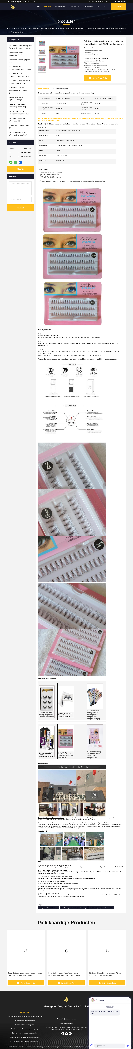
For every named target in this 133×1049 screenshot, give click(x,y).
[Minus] (128, 1000)
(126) (16, 54)
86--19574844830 (120, 1)
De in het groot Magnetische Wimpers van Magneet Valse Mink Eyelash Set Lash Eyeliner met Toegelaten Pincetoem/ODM (106, 974)
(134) (20, 82)
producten (15, 28)
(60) (19, 113)
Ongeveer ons (60, 6)
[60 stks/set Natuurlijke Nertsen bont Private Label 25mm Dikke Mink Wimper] (66, 951)
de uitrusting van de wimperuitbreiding (73, 908)
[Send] (127, 1045)
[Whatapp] (16, 162)
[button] (10, 955)
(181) (19, 61)
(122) (18, 134)
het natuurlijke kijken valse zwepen (101, 908)
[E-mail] (20, 162)
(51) (17, 106)
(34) (19, 127)
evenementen (88, 6)
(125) (19, 75)
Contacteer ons (74, 6)
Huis (38, 6)
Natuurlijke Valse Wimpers (30, 28)
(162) (20, 47)
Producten (47, 6)
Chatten (118, 6)
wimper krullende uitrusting (48, 908)
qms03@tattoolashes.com (99, 1)
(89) (20, 68)
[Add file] (91, 1045)
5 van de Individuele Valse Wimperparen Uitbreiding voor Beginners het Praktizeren (23, 974)
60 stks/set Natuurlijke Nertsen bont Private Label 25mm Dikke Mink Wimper (64, 974)
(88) (16, 98)
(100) (18, 90)
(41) (17, 120)
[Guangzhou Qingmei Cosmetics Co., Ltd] (13, 6)
